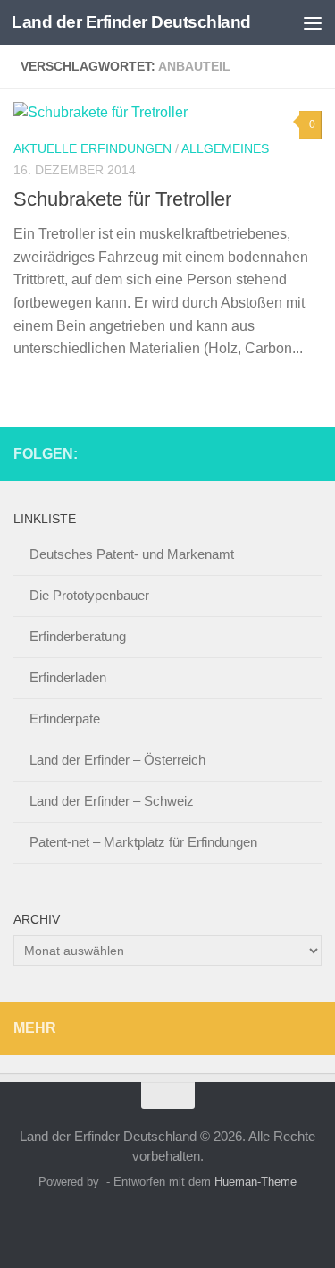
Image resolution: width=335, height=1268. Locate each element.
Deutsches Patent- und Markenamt (131, 554)
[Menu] (312, 22)
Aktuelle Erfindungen (92, 148)
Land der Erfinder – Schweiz (111, 800)
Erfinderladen (67, 677)
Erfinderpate (64, 718)
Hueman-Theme (255, 1181)
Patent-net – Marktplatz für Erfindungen (143, 842)
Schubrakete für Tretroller (122, 199)
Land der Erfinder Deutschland (131, 22)
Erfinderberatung (77, 636)
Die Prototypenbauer (89, 595)
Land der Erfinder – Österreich (117, 759)
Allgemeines (225, 148)
